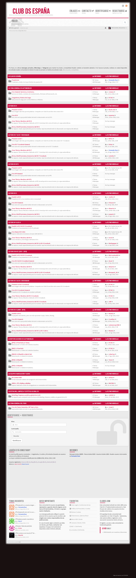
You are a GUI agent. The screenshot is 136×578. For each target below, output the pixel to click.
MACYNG (111, 383)
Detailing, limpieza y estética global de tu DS (26, 395)
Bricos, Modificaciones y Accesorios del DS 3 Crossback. (29, 302)
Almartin (111, 208)
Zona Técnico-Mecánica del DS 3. (22, 325)
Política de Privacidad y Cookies (80, 509)
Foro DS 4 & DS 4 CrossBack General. (23, 261)
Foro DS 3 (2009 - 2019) (17, 310)
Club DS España (31, 11)
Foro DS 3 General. (17, 319)
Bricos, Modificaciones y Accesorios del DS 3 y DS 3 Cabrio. (30, 331)
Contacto (87, 11)
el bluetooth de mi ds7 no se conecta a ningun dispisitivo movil (35, 512)
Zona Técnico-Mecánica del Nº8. (22, 179)
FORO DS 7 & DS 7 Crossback (19, 135)
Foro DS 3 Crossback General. (21, 290)
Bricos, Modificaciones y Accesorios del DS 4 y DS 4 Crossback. (31, 243)
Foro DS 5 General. (17, 203)
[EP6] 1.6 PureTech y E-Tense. (21, 343)
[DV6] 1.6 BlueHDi (17, 360)
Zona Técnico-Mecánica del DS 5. (22, 208)
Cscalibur (112, 319)
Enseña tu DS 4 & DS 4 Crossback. (22, 226)
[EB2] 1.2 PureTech (17, 348)
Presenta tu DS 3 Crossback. (20, 284)
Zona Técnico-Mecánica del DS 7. (22, 150)
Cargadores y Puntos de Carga (21, 98)
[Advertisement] (68, 49)
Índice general (14, 28)
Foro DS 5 (13, 193)
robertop (112, 354)
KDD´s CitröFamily (76, 526)
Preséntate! (15, 80)
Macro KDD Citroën (76, 519)
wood (110, 238)
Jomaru (111, 92)
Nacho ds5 (112, 110)
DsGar (111, 144)
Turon (110, 360)
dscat (110, 261)
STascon (111, 203)
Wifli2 (111, 139)
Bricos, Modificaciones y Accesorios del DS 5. (26, 214)
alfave (111, 377)
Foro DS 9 (15, 115)
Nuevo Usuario (25, 464)
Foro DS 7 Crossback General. (21, 144)
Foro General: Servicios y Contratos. (23, 92)
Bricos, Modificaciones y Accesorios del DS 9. (26, 127)
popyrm (111, 214)
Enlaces (74, 11)
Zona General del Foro (18, 403)
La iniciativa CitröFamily (77, 530)
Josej (110, 407)
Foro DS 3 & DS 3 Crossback (19, 281)
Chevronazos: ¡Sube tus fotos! (79, 516)
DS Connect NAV (17, 377)
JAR (110, 302)
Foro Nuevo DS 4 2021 (18, 232)
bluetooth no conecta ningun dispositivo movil (30, 505)
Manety (111, 313)
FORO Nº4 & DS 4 (15, 222)
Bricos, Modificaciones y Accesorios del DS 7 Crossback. (29, 156)
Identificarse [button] (102, 11)
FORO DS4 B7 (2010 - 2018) (18, 251)
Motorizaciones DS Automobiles (21, 339)
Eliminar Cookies (76, 512)
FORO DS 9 (13, 106)
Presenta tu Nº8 (17, 168)
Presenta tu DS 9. (17, 110)
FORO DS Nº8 (14, 164)
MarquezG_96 (113, 272)
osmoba (111, 156)
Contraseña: (15, 429)
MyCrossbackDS (114, 255)
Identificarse (13, 415)
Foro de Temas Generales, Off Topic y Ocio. (25, 407)
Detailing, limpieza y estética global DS (24, 391)
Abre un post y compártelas (71, 70)
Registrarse (118, 11)
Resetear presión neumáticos (25, 519)
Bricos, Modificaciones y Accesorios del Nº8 (25, 185)
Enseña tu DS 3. (16, 313)
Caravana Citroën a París (78, 523)
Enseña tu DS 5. (16, 197)
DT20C (111, 98)
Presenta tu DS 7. (17, 139)
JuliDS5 (111, 395)
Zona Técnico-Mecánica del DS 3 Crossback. (25, 296)
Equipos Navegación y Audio (20, 374)
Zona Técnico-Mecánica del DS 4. (22, 238)
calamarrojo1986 (114, 325)
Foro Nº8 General (17, 174)
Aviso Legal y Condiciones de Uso (81, 505)
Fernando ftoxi (113, 80)
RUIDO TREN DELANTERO (24, 526)
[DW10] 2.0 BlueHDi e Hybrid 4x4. (22, 354)
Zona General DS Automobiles (21, 88)
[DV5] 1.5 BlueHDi (17, 366)
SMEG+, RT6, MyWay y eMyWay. (21, 383)
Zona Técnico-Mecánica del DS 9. (22, 121)
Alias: (13, 421)
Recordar (16, 436)
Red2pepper (113, 243)
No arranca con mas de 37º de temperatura (29, 533)
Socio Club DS (18, 464)
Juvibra (111, 197)
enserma (111, 115)
